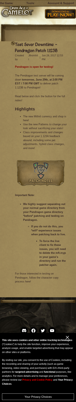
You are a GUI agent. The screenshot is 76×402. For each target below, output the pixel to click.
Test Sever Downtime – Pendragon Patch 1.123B (36, 47)
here (27, 281)
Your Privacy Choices (38, 396)
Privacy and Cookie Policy (37, 379)
